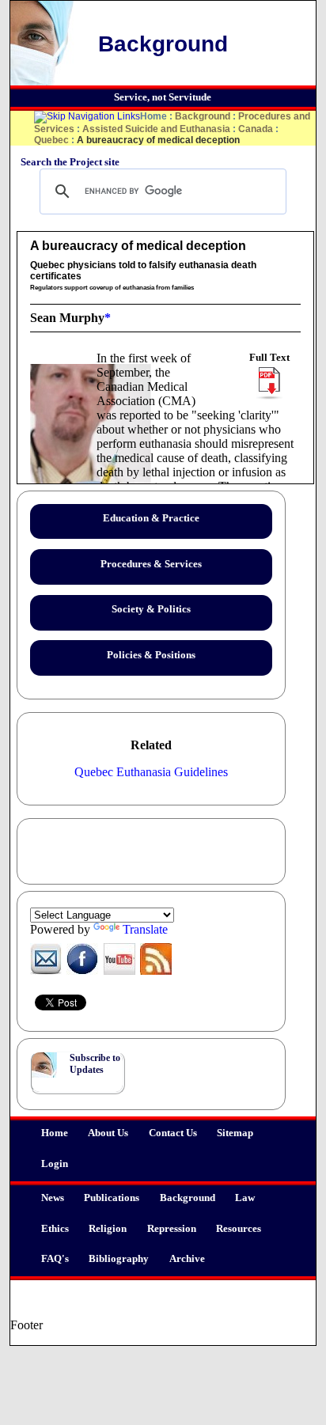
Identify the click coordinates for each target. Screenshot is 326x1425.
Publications (111, 1197)
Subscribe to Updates (95, 1063)
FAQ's (55, 1258)
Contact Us (173, 1133)
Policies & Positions (151, 655)
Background (187, 1197)
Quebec (51, 140)
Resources (238, 1228)
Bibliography (119, 1258)
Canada (255, 129)
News (52, 1197)
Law (245, 1197)
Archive (187, 1258)
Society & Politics (151, 609)
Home (54, 1133)
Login (54, 1163)
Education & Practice (151, 518)
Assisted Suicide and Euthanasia (156, 129)
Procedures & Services (151, 564)
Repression (171, 1228)
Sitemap (235, 1133)
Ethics (55, 1228)
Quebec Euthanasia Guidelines (151, 772)
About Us (108, 1133)
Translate (145, 929)
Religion (108, 1228)
